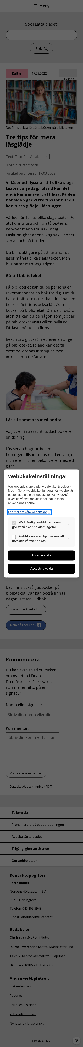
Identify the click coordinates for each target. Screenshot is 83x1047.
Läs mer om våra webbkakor (27, 512)
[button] (67, 525)
